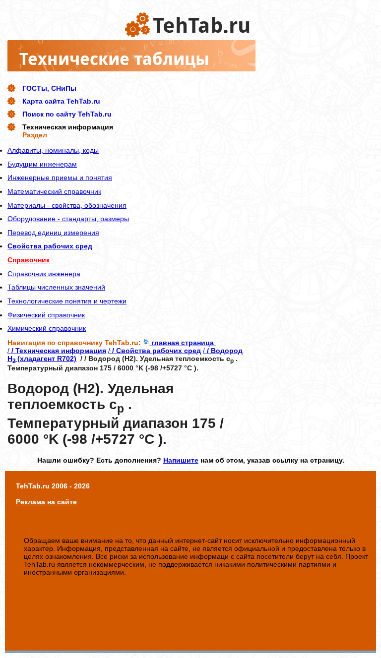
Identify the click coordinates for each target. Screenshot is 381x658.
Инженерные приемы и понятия (59, 177)
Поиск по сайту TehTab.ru (67, 114)
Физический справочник (46, 315)
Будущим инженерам (42, 164)
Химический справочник (46, 328)
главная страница (182, 343)
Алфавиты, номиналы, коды (53, 150)
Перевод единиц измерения (53, 233)
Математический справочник (54, 191)
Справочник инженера (43, 274)
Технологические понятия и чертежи (67, 301)
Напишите (180, 460)
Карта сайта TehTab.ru (61, 101)
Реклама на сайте (46, 502)
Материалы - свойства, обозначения (67, 205)
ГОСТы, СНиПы (49, 88)
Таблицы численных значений (56, 287)
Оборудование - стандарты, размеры (68, 219)
